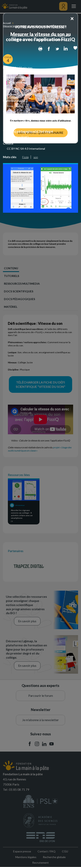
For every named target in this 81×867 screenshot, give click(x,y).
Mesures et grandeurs (20, 125)
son (35, 157)
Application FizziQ (18, 137)
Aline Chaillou (15, 106)
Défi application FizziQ (20, 94)
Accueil (7, 23)
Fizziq (25, 157)
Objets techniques (18, 121)
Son (9, 118)
